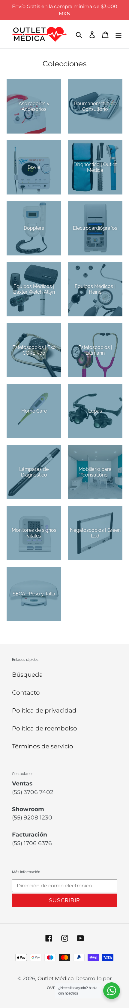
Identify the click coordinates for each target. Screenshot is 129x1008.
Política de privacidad (44, 710)
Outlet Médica (56, 978)
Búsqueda (27, 674)
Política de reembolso (44, 728)
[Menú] (118, 34)
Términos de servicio (42, 746)
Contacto (26, 692)
